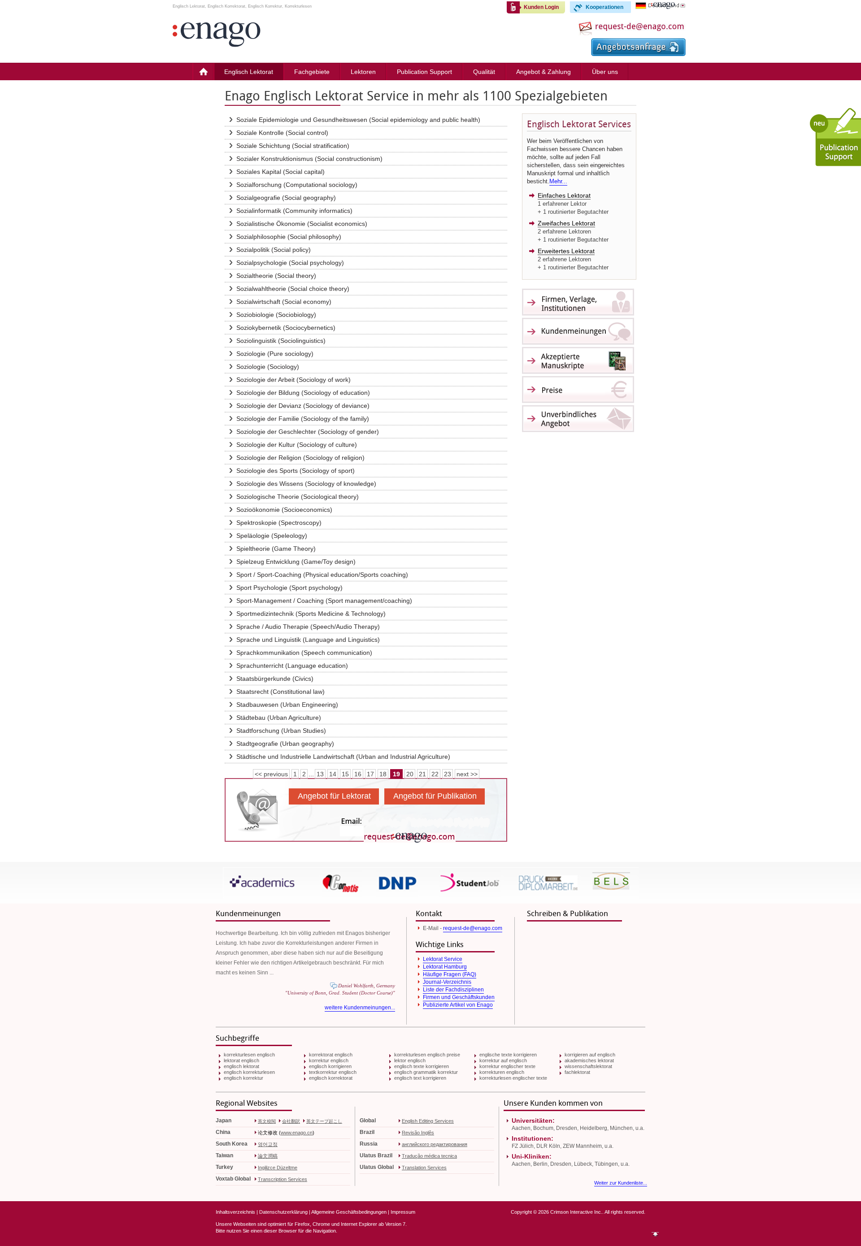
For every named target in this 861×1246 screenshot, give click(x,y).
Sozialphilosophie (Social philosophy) (288, 236)
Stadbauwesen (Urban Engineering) (287, 704)
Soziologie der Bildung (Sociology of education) (303, 392)
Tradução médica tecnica (429, 1156)
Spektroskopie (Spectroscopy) (279, 522)
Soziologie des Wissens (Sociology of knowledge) (306, 483)
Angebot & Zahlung (543, 71)
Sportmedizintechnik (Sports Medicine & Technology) (311, 613)
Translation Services (424, 1167)
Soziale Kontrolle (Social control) (282, 132)
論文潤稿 (268, 1156)
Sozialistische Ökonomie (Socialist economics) (301, 223)
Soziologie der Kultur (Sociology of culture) (296, 444)
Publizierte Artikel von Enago (458, 1005)
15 (345, 774)
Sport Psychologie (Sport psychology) (289, 587)
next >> (467, 774)
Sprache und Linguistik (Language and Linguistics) (308, 639)
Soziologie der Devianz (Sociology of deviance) (303, 405)
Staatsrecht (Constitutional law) (280, 691)
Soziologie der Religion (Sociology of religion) (300, 457)
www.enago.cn (297, 1132)
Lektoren (363, 71)
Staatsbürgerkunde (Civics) (274, 678)
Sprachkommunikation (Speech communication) (304, 652)
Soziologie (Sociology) (267, 366)
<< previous (271, 774)
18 (383, 774)
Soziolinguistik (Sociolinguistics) (281, 340)
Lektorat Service (442, 959)
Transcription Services (282, 1179)
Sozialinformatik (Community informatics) (294, 210)
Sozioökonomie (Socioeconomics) (284, 509)
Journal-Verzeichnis (447, 982)
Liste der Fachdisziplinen (453, 989)
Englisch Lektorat (248, 71)
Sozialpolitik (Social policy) (273, 249)
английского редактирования (434, 1144)
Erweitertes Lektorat (566, 251)
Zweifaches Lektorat (566, 223)
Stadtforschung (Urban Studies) (281, 730)
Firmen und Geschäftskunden (459, 997)
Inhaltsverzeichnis (235, 1212)
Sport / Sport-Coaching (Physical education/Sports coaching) (322, 574)
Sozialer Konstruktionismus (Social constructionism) (309, 158)
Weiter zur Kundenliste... (620, 1182)
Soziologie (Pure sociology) (274, 353)
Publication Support (424, 71)
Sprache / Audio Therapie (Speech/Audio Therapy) (308, 626)
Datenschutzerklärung (283, 1212)
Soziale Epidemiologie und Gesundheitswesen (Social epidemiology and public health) (358, 119)
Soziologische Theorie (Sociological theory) (297, 496)
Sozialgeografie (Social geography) (286, 197)
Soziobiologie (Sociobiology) (276, 314)
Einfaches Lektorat (564, 195)
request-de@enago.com (472, 928)
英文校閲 (267, 1121)
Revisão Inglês (418, 1132)
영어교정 (268, 1144)
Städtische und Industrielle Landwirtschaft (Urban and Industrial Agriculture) (343, 756)
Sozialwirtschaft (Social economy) (283, 301)
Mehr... (558, 181)
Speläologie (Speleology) (271, 535)
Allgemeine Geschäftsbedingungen (349, 1212)
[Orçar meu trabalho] (638, 53)
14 (332, 774)
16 (357, 774)
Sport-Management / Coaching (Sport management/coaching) (324, 600)
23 (447, 774)
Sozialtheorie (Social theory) (276, 275)
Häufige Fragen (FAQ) (449, 974)
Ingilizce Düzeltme (277, 1167)
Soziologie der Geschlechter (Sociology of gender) (307, 431)
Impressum (403, 1212)
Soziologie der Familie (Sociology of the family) (302, 418)
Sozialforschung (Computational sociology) (296, 184)
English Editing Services (428, 1121)
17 (370, 774)
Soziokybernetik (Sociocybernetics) (285, 327)
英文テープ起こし (324, 1121)
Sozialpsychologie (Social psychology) (290, 262)
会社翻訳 (291, 1121)
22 (435, 774)
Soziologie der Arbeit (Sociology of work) (293, 379)
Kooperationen (604, 7)
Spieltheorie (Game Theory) (276, 548)
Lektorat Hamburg (445, 967)
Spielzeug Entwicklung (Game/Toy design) (296, 561)
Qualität (484, 71)
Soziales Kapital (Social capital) (280, 171)
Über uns (605, 71)
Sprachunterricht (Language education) (292, 665)
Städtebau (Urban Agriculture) (278, 717)
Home (202, 71)
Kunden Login (541, 7)
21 (422, 774)
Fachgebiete (312, 71)
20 (409, 774)
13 (320, 774)
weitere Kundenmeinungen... (360, 1007)
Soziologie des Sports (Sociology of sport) (295, 470)
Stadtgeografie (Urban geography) (285, 743)
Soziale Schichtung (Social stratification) (292, 145)
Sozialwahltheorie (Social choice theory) (292, 288)
